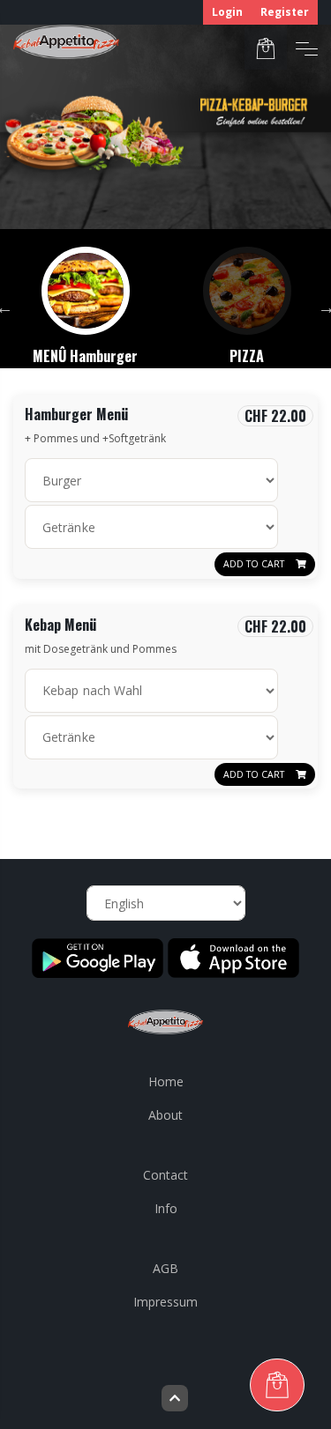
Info (165, 1208)
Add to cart (255, 564)
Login (227, 11)
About (165, 1115)
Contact (165, 1174)
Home (166, 1081)
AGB (165, 1268)
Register (284, 11)
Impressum (165, 1301)
